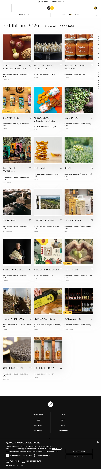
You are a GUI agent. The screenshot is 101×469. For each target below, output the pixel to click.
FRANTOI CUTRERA (44, 319)
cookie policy (57, 449)
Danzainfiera (63, 430)
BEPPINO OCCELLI (13, 270)
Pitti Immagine (38, 415)
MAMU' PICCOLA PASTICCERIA (43, 67)
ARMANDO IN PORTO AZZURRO (76, 67)
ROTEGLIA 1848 (73, 319)
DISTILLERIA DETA (44, 368)
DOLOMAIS (40, 168)
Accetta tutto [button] (79, 451)
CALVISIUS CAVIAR (13, 368)
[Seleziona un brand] (50, 8)
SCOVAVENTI (72, 270)
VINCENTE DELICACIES (47, 270)
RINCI (68, 168)
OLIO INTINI (71, 118)
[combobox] (98, 442)
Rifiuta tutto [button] (79, 457)
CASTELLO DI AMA (44, 221)
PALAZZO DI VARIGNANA (10, 170)
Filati (63, 420)
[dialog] (50, 454)
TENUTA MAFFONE (13, 319)
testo (63, 425)
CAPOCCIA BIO (73, 221)
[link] (95, 8)
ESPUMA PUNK (11, 118)
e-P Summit (38, 430)
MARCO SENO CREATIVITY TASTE (44, 119)
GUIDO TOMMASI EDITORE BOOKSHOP (14, 67)
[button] (34, 465)
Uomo (63, 415)
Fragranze (38, 425)
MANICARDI (9, 221)
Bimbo (38, 420)
